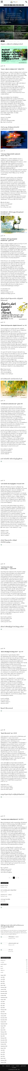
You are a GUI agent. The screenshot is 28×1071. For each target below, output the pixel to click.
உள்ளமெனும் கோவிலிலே (5, 899)
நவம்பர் (23, 5)
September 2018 (4, 1046)
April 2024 (3, 1011)
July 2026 (2, 977)
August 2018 (3, 1048)
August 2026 (3, 975)
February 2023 (3, 1031)
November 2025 (4, 993)
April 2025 (3, 1007)
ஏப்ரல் (8, 5)
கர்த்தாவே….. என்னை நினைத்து (7, 31)
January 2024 (3, 1015)
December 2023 (4, 1017)
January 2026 (3, 989)
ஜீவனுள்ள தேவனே (4, 885)
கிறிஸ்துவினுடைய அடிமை (13, 936)
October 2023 (3, 1021)
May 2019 (3, 1036)
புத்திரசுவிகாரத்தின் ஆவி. (13, 943)
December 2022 (4, 1034)
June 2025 (3, 1003)
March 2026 (3, 985)
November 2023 (4, 1019)
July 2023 (2, 1027)
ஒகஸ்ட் (11, 5)
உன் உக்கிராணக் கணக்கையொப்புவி (11, 379)
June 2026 (3, 979)
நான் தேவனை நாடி (6, 22)
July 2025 (2, 1001)
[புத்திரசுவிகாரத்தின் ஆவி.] (4, 945)
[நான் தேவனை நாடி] (14, 16)
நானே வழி (10, 949)
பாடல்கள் (2, 962)
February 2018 (3, 1060)
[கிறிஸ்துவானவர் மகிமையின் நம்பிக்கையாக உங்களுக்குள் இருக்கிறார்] (14, 915)
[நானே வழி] (4, 951)
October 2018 (3, 1044)
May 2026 (3, 981)
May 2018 (3, 1054)
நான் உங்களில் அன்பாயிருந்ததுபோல (11, 458)
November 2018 (4, 1042)
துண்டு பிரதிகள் (4, 964)
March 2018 (3, 1058)
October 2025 (3, 995)
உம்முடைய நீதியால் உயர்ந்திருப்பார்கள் (12, 44)
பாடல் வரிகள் (14, 1067)
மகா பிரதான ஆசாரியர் (5, 38)
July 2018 (2, 1050)
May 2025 (3, 1005)
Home (7, 41)
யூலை (2, 966)
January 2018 (3, 1062)
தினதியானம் (11, 41)
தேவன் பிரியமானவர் (7, 708)
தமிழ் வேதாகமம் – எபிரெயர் (6, 894)
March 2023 (3, 1029)
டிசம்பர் (20, 5)
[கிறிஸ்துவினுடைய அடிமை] (4, 938)
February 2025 (3, 1009)
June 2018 (3, 1052)
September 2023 (4, 1023)
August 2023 (3, 1025)
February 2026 (3, 987)
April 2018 (3, 1056)
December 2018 (4, 1040)
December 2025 (4, 991)
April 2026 (3, 983)
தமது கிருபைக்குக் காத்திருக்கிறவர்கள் (12, 794)
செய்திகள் (17, 1065)
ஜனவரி (17, 5)
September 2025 (4, 997)
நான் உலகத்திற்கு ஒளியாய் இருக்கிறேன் (8, 890)
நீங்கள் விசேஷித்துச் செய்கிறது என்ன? (12, 626)
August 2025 (3, 999)
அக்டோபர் (5, 5)
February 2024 (3, 1013)
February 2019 (3, 1038)
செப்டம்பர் (14, 5)
